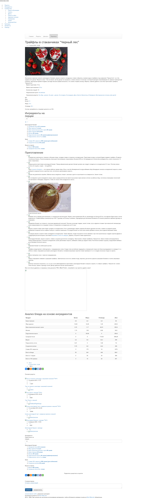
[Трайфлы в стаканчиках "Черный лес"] (46, 61)
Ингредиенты (8, 7)
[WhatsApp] (43, 369)
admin (31, 389)
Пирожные (54, 36)
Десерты (45, 36)
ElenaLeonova (34, 417)
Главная (31, 36)
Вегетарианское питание (103, 95)
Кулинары (7, 24)
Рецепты (6, 5)
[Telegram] (38, 369)
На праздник (69, 95)
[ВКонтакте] (26, 369)
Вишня (33, 147)
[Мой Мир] (33, 369)
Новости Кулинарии (13, 10)
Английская (42, 92)
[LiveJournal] (36, 369)
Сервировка (11, 19)
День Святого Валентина (81, 95)
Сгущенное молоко (36, 142)
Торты (55, 378)
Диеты (10, 13)
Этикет (10, 20)
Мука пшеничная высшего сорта (40, 130)
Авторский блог (12, 22)
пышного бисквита (37, 169)
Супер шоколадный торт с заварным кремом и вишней (40, 414)
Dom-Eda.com (43, 495)
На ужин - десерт (53, 95)
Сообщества (8, 8)
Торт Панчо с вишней (31, 400)
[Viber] (40, 369)
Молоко (33, 133)
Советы (10, 12)
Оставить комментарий (31, 483)
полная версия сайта (31, 494)
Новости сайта (12, 15)
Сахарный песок (36, 126)
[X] (28, 369)
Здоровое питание (13, 17)
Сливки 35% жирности (42, 141)
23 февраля (91, 95)
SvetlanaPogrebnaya (35, 403)
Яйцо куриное (34, 128)
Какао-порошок (35, 131)
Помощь (6, 27)
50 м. (40, 87)
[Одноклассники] (31, 369)
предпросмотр (38, 490)
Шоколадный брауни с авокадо (33, 428)
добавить (28, 490)
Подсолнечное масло (43, 135)
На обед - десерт (43, 95)
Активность (7, 25)
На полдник (62, 95)
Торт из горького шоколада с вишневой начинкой (38, 386)
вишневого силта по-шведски (60, 235)
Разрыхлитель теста (37, 136)
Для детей (113, 95)
